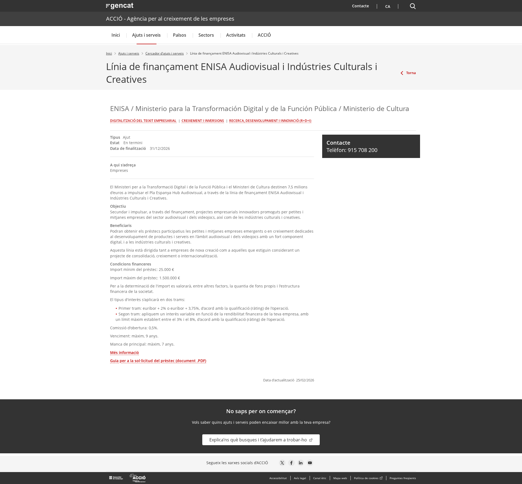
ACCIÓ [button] (264, 35)
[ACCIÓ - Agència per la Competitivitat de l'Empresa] (128, 478)
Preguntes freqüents (403, 478)
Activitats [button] (236, 35)
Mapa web (340, 478)
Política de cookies (366, 478)
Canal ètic (319, 478)
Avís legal (300, 478)
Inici (115, 35)
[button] (387, 6)
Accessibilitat (278, 478)
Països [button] (179, 35)
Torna (411, 72)
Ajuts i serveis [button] (146, 35)
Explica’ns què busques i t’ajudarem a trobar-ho (258, 440)
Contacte (364, 5)
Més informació (124, 352)
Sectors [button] (206, 35)
